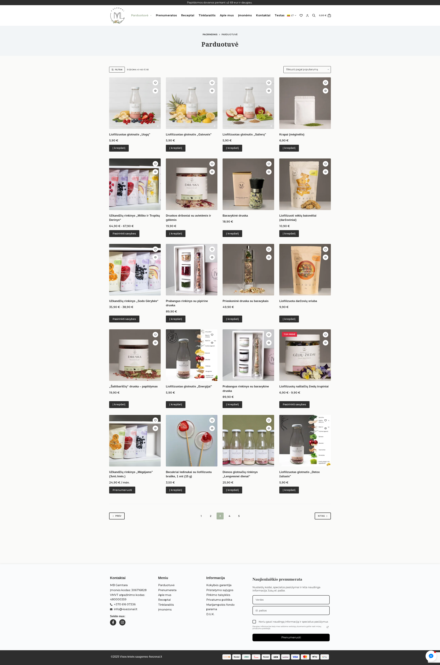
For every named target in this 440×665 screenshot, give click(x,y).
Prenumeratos (166, 15)
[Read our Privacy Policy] (328, 627)
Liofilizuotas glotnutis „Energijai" (189, 386)
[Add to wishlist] (155, 82)
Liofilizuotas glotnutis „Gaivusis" (189, 134)
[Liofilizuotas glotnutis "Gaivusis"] (191, 103)
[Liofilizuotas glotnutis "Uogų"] (135, 103)
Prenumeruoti (122, 490)
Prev (118, 516)
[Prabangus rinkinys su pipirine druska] (191, 269)
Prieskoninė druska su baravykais (245, 301)
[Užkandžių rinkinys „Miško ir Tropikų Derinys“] (135, 184)
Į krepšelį (119, 148)
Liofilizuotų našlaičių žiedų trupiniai (304, 386)
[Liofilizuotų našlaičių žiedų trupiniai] (305, 355)
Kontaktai (263, 15)
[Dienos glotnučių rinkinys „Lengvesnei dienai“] (248, 440)
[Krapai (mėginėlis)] (305, 103)
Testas (279, 15)
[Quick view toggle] (155, 91)
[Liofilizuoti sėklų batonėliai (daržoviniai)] (305, 184)
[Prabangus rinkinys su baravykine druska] (248, 355)
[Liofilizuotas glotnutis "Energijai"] (191, 355)
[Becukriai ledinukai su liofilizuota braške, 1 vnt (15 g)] (191, 440)
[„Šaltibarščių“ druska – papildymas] (135, 355)
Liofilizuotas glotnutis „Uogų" (129, 134)
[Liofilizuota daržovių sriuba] (305, 269)
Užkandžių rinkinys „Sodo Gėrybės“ (133, 301)
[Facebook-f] (113, 622)
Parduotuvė (139, 15)
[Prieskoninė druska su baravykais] (248, 269)
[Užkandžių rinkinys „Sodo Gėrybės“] (135, 269)
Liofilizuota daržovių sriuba (298, 301)
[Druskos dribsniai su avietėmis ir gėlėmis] (191, 184)
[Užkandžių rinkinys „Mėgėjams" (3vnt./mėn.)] (135, 440)
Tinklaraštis (207, 15)
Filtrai (118, 69)
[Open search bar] (314, 15)
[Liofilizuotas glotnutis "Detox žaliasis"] (305, 440)
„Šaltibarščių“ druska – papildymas (133, 386)
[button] (291, 15)
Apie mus (227, 15)
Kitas (321, 516)
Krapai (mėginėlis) (291, 134)
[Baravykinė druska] (248, 184)
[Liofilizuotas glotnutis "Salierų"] (248, 103)
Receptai (187, 15)
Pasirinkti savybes (124, 233)
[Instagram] (122, 622)
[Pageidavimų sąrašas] (301, 15)
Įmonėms (245, 15)
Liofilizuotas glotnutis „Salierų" (244, 134)
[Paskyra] (307, 15)
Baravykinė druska (235, 215)
